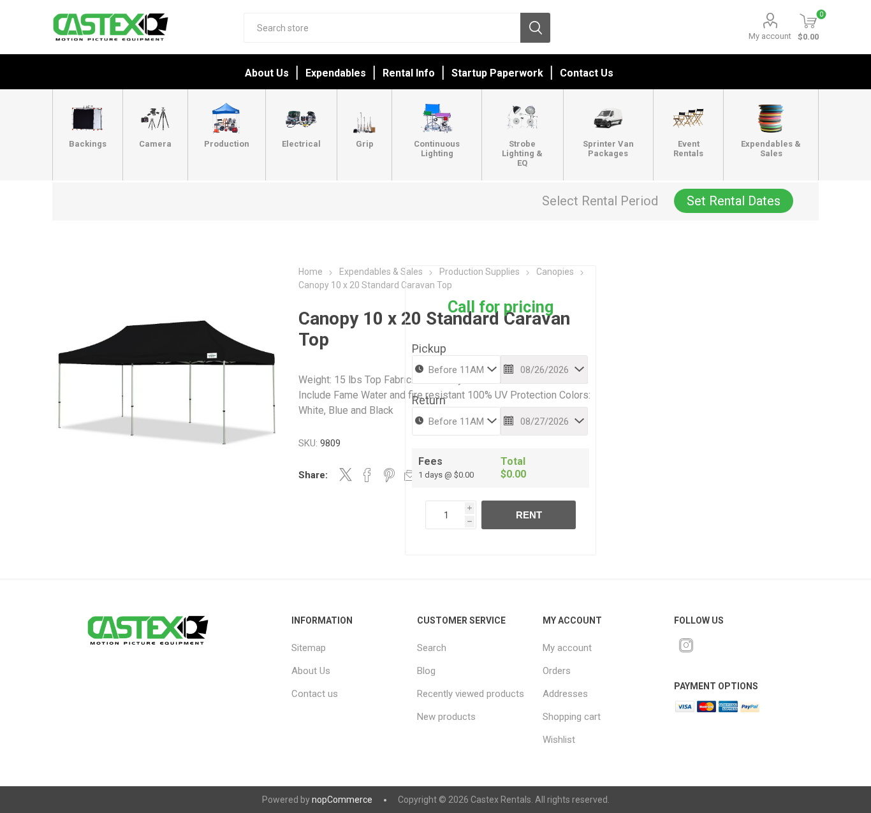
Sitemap (308, 648)
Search (535, 28)
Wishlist (559, 739)
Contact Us (586, 73)
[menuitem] (346, 647)
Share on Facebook (367, 475)
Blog (426, 671)
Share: (313, 475)
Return (429, 400)
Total (513, 461)
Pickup (429, 348)
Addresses (565, 693)
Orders (557, 671)
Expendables (335, 73)
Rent (529, 514)
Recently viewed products (470, 693)
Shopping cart (572, 716)
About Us (267, 73)
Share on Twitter (345, 474)
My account (770, 36)
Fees (430, 461)
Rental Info (409, 73)
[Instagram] (686, 645)
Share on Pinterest (389, 475)
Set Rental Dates (733, 201)
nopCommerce (342, 800)
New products (446, 716)
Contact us (314, 693)
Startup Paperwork (497, 73)
